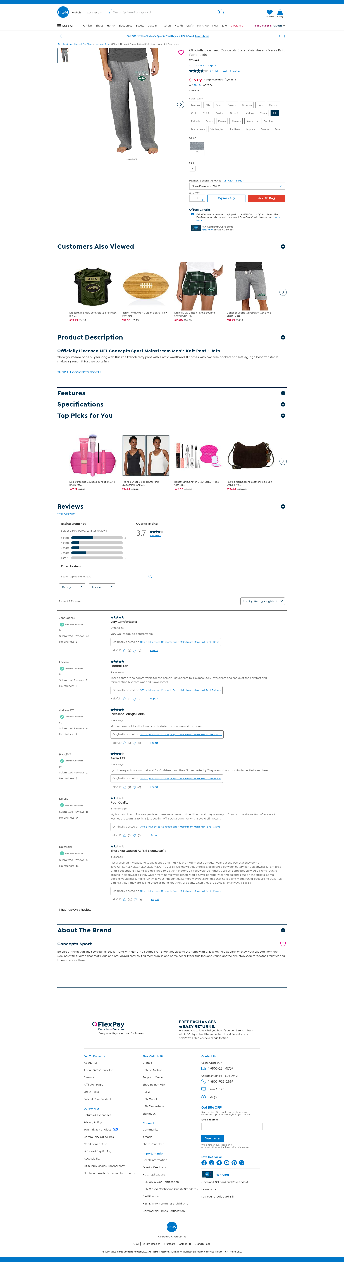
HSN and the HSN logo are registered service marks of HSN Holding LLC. (172, 1251)
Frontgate (169, 1244)
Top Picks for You (85, 416)
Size (191, 162)
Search (218, 11)
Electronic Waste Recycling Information (110, 1173)
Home (111, 25)
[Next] (279, 36)
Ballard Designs (151, 1244)
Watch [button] (77, 12)
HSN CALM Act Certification (161, 1182)
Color (192, 137)
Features (71, 393)
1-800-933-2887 (220, 1081)
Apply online (207, 230)
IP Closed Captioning (97, 1151)
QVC (136, 1244)
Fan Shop (202, 25)
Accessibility (92, 1158)
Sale (224, 25)
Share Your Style (153, 1144)
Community (150, 1129)
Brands (147, 1062)
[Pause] (283, 36)
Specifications (80, 404)
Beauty (140, 25)
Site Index (149, 1113)
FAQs (212, 1097)
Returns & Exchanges (97, 1115)
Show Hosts (91, 1091)
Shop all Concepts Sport (202, 65)
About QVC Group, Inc (98, 1070)
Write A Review (231, 71)
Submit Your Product (97, 1099)
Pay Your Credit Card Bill (217, 1196)
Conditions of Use (95, 1144)
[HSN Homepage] (58, 44)
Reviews (70, 507)
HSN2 (146, 1091)
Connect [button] (93, 12)
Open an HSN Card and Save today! (224, 1182)
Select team (196, 98)
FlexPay (198, 85)
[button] (247, 13)
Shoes (99, 25)
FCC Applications (154, 1174)
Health (179, 25)
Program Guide (153, 1077)
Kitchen (166, 25)
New (215, 25)
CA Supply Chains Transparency (104, 1166)
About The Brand (84, 930)
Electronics (125, 25)
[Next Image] (180, 104)
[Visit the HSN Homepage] (63, 17)
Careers (89, 1077)
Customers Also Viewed (95, 247)
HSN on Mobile (152, 1070)
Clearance (237, 25)
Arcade (147, 1137)
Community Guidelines (99, 1137)
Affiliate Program (95, 1084)
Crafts (190, 25)
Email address (209, 1119)
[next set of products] (283, 292)
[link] (280, 13)
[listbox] (237, 186)
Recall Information (155, 1160)
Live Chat (216, 1089)
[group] (212, 79)
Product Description (90, 337)
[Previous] (61, 36)
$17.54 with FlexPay (231, 180)
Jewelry (152, 25)
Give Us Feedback (154, 1167)
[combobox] (165, 12)
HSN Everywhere (153, 1106)
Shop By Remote (154, 1084)
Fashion (87, 25)
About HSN (91, 1062)
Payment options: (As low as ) (216, 180)
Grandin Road (203, 1244)
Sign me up (212, 1138)
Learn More (208, 1189)
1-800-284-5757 (220, 1068)
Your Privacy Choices (98, 1129)
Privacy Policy (93, 1122)
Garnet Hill (185, 1244)
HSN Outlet (150, 1099)
